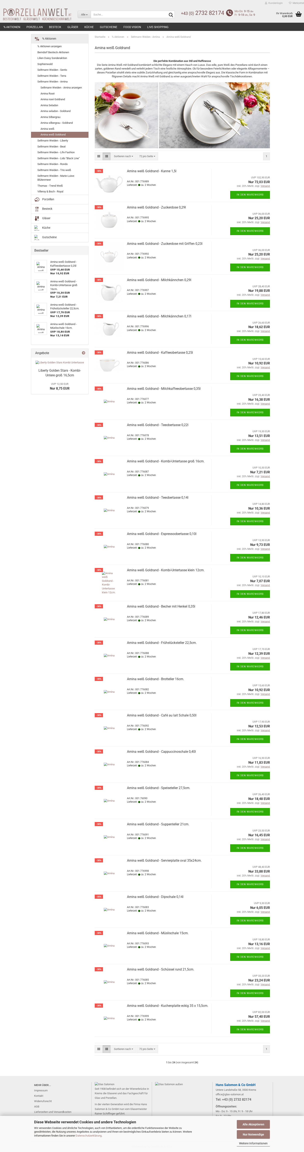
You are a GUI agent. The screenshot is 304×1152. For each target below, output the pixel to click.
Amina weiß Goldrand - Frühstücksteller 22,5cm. (162, 643)
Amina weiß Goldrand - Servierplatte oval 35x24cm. (164, 860)
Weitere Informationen (253, 1143)
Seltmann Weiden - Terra (51, 75)
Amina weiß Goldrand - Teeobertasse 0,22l (157, 425)
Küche (89, 27)
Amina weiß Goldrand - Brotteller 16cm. (155, 679)
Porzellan (34, 27)
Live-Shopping (158, 27)
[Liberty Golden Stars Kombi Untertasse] (60, 363)
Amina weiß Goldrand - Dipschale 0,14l (155, 897)
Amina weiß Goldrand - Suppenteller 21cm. (158, 824)
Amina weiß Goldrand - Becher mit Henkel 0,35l (161, 606)
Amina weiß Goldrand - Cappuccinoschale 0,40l (161, 752)
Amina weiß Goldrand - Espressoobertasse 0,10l (161, 534)
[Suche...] (171, 14)
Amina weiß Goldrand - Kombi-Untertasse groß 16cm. (166, 461)
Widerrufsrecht (43, 1101)
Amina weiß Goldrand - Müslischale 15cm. (158, 933)
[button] (99, 156)
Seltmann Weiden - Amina (52, 81)
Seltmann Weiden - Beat (51, 146)
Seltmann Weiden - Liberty (52, 140)
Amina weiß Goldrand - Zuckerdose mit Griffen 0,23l (164, 244)
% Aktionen (12, 27)
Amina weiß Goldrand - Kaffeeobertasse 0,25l (160, 353)
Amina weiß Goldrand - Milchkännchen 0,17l (159, 316)
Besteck (55, 27)
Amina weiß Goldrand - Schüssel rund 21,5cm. (160, 969)
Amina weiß (47, 128)
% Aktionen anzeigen (49, 46)
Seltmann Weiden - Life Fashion (56, 152)
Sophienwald (45, 64)
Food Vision (132, 27)
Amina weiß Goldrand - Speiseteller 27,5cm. (158, 788)
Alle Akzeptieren (253, 1124)
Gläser (72, 27)
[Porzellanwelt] (35, 14)
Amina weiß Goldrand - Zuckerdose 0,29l (156, 207)
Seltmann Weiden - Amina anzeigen (61, 87)
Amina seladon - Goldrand (56, 111)
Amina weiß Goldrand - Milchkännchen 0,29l (159, 280)
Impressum (41, 1090)
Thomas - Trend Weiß (50, 185)
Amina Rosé (48, 93)
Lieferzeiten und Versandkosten (52, 1111)
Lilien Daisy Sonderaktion (52, 58)
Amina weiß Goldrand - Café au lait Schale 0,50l (161, 715)
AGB (36, 1106)
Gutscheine (108, 27)
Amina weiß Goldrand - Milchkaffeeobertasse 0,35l (164, 389)
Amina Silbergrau (50, 117)
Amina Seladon (49, 105)
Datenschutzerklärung (89, 1135)
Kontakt (38, 1095)
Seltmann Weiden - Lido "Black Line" (58, 158)
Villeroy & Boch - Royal (50, 191)
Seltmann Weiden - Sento (52, 69)
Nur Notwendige (253, 1134)
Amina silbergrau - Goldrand (57, 122)
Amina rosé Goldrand (53, 99)
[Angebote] (83, 353)
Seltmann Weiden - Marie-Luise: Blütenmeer (56, 177)
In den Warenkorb (250, 194)
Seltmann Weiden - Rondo (52, 164)
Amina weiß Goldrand (53, 134)
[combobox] (123, 156)
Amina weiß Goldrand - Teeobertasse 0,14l (157, 497)
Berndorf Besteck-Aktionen (53, 52)
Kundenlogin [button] (275, 3)
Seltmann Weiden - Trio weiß (54, 170)
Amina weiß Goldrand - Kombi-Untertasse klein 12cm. (166, 570)
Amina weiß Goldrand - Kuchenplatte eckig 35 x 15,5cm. (167, 1006)
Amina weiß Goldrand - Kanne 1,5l (151, 171)
